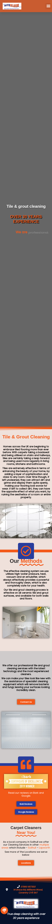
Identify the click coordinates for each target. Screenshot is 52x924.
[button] (48, 6)
